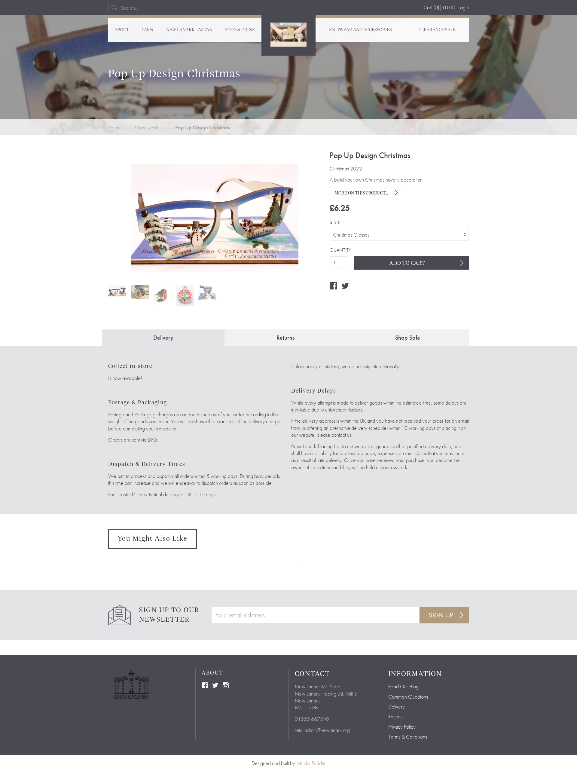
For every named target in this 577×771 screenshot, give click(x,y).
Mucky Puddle (310, 763)
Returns (395, 716)
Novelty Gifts (148, 127)
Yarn (147, 30)
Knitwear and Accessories (360, 30)
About (121, 30)
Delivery (396, 706)
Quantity (339, 250)
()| (439, 7)
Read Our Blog (403, 686)
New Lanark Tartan (189, 30)
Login (463, 7)
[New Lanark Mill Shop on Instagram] (226, 684)
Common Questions (408, 696)
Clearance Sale (437, 30)
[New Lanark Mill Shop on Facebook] (205, 684)
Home (114, 127)
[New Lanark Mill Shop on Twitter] (215, 684)
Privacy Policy (402, 726)
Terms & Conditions (407, 736)
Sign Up (441, 615)
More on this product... (361, 193)
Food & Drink (240, 30)
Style (335, 222)
